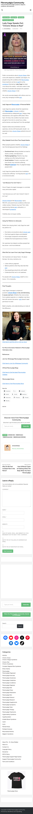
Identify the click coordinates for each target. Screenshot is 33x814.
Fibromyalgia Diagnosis (8, 685)
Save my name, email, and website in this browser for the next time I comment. (15, 534)
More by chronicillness (18, 448)
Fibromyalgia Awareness (9, 678)
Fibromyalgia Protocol (8, 697)
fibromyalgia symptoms (19, 437)
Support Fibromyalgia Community (11, 759)
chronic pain (11, 434)
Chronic (4, 200)
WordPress (10, 811)
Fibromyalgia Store (12, 791)
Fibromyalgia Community (12, 2)
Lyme (3, 724)
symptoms (5, 84)
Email (4, 517)
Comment (5, 489)
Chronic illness (6, 17)
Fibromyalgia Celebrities (8, 20)
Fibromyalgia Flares (7, 690)
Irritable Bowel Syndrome (9, 719)
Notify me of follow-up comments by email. (14, 540)
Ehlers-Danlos (6, 669)
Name (4, 510)
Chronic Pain (13, 17)
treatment (13, 164)
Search (4, 623)
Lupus (4, 721)
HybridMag (19, 811)
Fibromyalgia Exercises (8, 675)
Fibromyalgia (21, 17)
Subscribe (26, 426)
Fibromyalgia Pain (7, 695)
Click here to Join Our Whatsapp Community (15, 363)
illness (24, 75)
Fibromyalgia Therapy (8, 709)
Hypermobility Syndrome (9, 714)
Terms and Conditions (8, 761)
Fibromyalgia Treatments (9, 712)
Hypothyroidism (6, 717)
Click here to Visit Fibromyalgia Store (13, 383)
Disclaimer (5, 752)
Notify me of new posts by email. (13, 547)
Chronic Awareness (7, 664)
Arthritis (4, 655)
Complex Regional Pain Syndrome (11, 666)
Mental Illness (6, 726)
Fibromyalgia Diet (7, 687)
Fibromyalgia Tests (7, 707)
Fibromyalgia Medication (9, 692)
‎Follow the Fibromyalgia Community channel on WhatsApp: (16, 614)
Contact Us (5, 747)
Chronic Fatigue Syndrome (9, 659)
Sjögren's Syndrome (7, 734)
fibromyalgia (25, 80)
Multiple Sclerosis (7, 729)
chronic (20, 75)
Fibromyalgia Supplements (9, 702)
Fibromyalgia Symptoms (9, 704)
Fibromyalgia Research (8, 700)
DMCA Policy (6, 754)
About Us (4, 744)
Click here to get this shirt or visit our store (14, 342)
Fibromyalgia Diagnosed (8, 673)
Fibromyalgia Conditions (9, 683)
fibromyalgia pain (7, 437)
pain (18, 82)
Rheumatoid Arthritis (8, 731)
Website (5, 524)
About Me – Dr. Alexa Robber (10, 742)
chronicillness (7, 28)
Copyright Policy (6, 749)
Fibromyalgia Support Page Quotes (11, 756)
